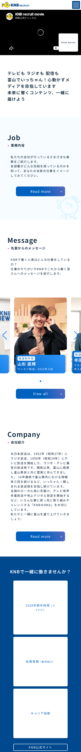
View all (40, 393)
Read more (40, 191)
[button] (40, 381)
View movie (68, 42)
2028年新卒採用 (40, 607)
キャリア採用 (40, 713)
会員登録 (40, 661)
